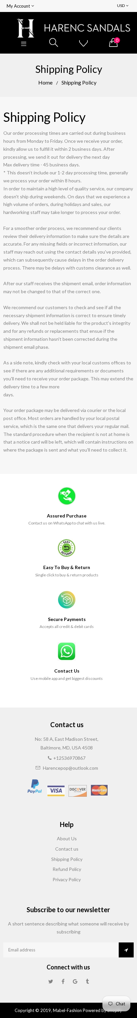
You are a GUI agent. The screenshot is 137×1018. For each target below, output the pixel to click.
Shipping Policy (66, 859)
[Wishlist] (83, 42)
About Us (67, 838)
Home (45, 82)
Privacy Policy (67, 879)
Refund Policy (67, 869)
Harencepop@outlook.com (70, 768)
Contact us (66, 849)
